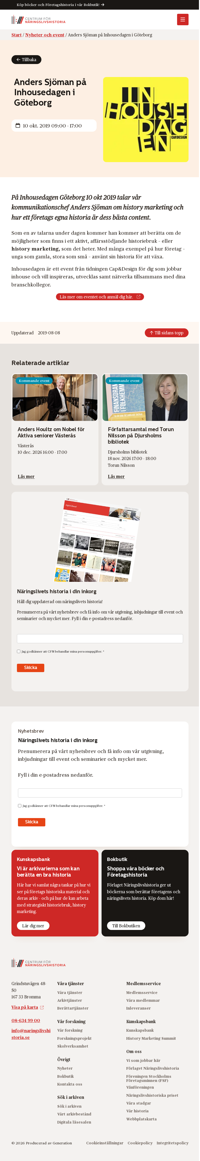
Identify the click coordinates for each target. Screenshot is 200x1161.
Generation (62, 1142)
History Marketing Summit (151, 1038)
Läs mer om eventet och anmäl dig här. (96, 297)
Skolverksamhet (72, 1046)
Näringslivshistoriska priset (152, 1095)
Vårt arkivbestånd (74, 1114)
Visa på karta (24, 1007)
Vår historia (137, 1111)
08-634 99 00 (25, 1020)
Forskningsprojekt (74, 1038)
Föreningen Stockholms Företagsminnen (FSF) (148, 1078)
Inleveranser (138, 1008)
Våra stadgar (138, 1103)
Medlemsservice (142, 992)
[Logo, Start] (38, 19)
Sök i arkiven (69, 1106)
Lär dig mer (33, 926)
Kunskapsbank (140, 1030)
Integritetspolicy (173, 1143)
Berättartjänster (73, 1008)
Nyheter (65, 1068)
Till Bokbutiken (126, 926)
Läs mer (26, 476)
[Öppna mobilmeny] (183, 19)
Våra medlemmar (143, 1000)
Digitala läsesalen (74, 1122)
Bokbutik (65, 1076)
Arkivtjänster (69, 1000)
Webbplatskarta (141, 1119)
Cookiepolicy (140, 1143)
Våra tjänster (69, 992)
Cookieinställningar (104, 1143)
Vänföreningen (140, 1087)
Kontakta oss (69, 1084)
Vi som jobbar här (143, 1060)
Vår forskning (70, 1030)
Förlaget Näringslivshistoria (152, 1068)
